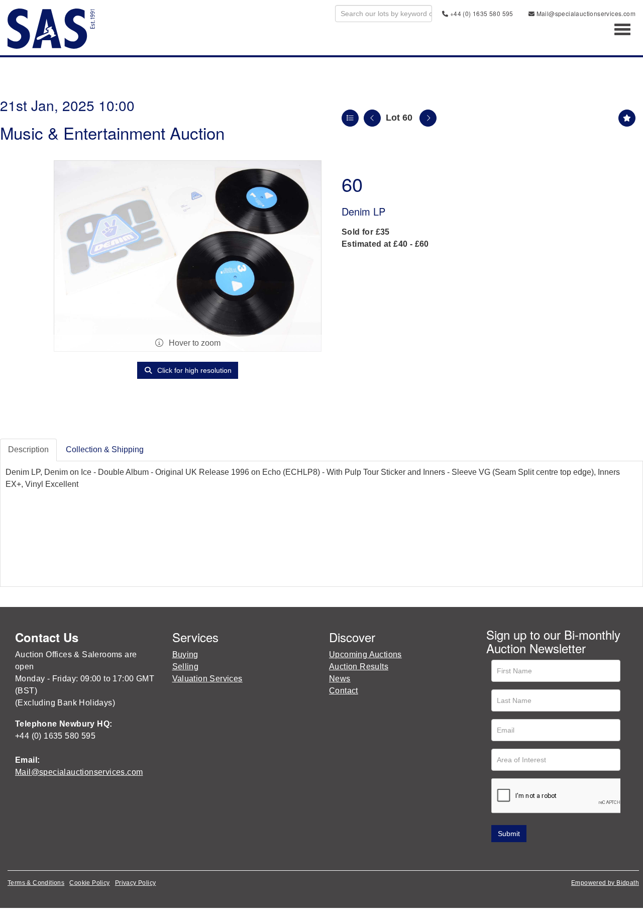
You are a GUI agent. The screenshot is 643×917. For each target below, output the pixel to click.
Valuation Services (207, 678)
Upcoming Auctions (365, 654)
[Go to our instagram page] (558, 856)
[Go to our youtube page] (537, 856)
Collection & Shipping (105, 449)
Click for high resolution (193, 370)
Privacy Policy (135, 882)
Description (28, 449)
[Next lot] (428, 118)
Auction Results (358, 666)
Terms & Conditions (36, 882)
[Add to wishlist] (626, 118)
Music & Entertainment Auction (112, 132)
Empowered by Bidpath (605, 882)
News (340, 678)
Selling (185, 666)
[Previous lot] (372, 118)
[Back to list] (350, 118)
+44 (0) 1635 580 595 (480, 13)
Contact (343, 690)
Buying (185, 654)
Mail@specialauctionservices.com (584, 13)
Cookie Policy (89, 882)
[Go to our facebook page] (495, 856)
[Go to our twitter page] (516, 856)
